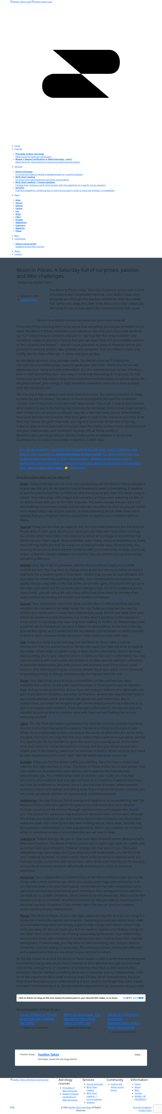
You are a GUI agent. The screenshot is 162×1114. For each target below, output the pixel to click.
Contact (138, 1093)
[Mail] (141, 997)
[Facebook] (125, 997)
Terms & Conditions (142, 1107)
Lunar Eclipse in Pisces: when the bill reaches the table (38, 1018)
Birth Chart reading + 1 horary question (94, 1096)
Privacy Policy (145, 1110)
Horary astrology (95, 1084)
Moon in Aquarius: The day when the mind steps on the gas (82, 1018)
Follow (137, 1054)
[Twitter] (132, 997)
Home (137, 1084)
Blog (137, 1090)
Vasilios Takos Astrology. (80, 1107)
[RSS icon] (12, 1107)
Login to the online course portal (117, 1087)
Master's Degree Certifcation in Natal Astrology (71, 1097)
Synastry (91, 1102)
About (137, 1087)
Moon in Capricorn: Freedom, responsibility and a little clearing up (124, 1021)
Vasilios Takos (29, 300)
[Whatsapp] (137, 997)
